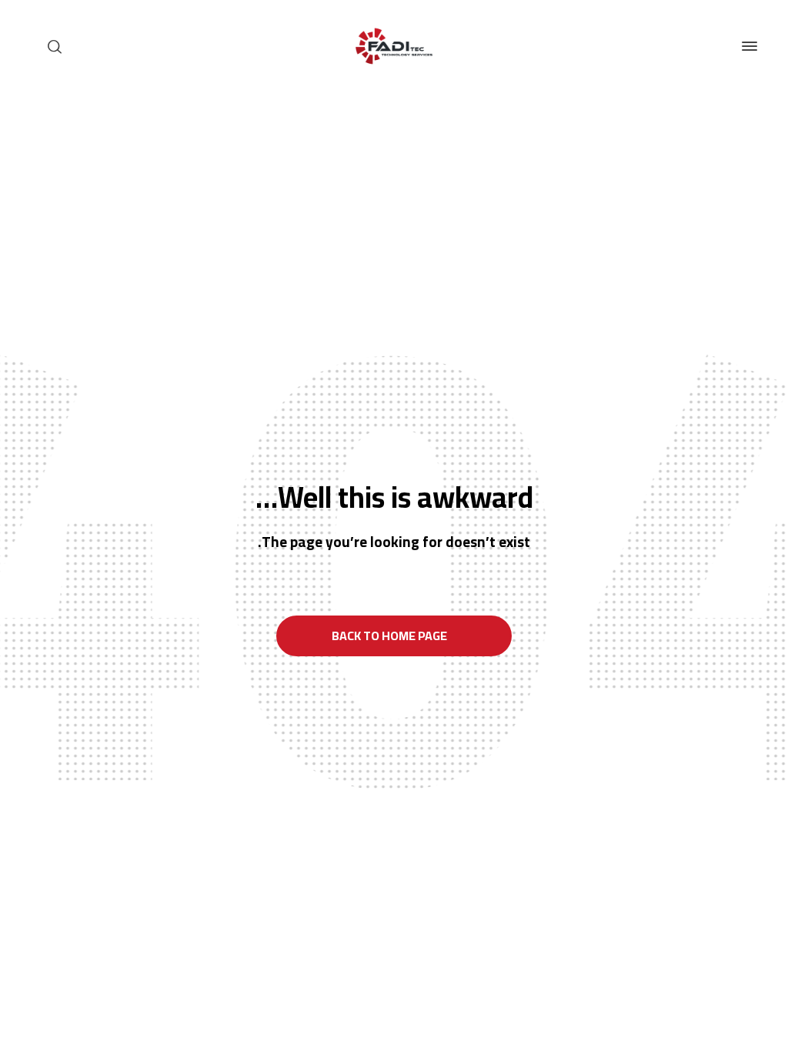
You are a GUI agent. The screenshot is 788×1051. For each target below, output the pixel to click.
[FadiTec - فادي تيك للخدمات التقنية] (394, 46)
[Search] (55, 46)
